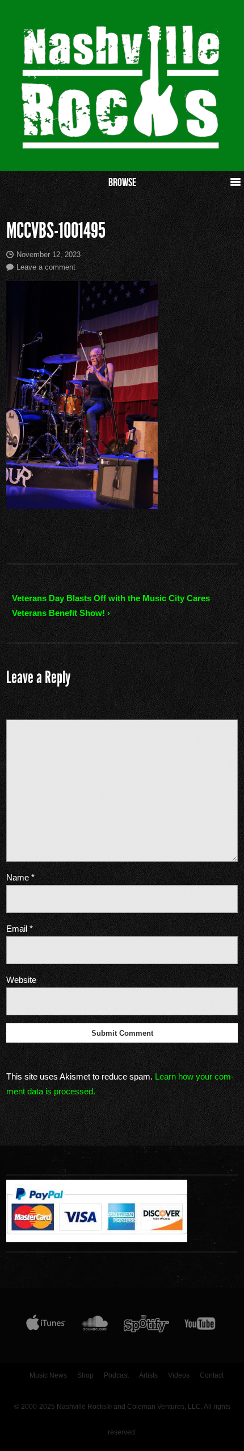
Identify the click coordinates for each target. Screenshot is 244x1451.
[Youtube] (200, 1325)
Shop (85, 1375)
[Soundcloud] (94, 1325)
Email (19, 928)
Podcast (116, 1375)
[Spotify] (146, 1325)
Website (21, 980)
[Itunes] (46, 1325)
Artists (148, 1375)
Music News (48, 1375)
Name (20, 877)
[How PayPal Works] (96, 1239)
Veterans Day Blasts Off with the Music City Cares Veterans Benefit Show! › (111, 605)
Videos (179, 1375)
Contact (212, 1375)
